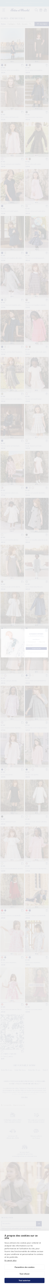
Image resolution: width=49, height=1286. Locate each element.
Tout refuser (25, 1274)
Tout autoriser (24, 1280)
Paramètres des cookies (24, 1267)
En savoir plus (10, 1260)
